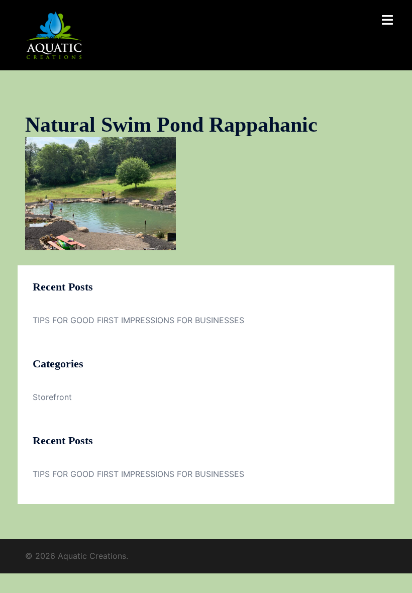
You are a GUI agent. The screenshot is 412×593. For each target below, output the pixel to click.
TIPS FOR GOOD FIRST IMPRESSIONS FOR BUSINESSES (138, 320)
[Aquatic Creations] (54, 34)
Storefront (52, 397)
